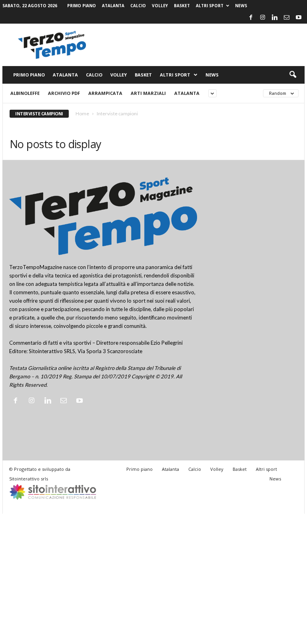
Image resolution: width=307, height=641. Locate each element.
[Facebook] (250, 18)
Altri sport (209, 5)
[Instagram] (262, 18)
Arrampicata (105, 93)
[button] (292, 75)
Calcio (138, 5)
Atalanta (113, 5)
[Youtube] (298, 18)
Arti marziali (148, 93)
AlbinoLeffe (25, 93)
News (241, 5)
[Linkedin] (274, 18)
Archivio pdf (64, 93)
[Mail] (286, 18)
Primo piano (81, 5)
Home (82, 114)
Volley (160, 5)
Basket (182, 5)
